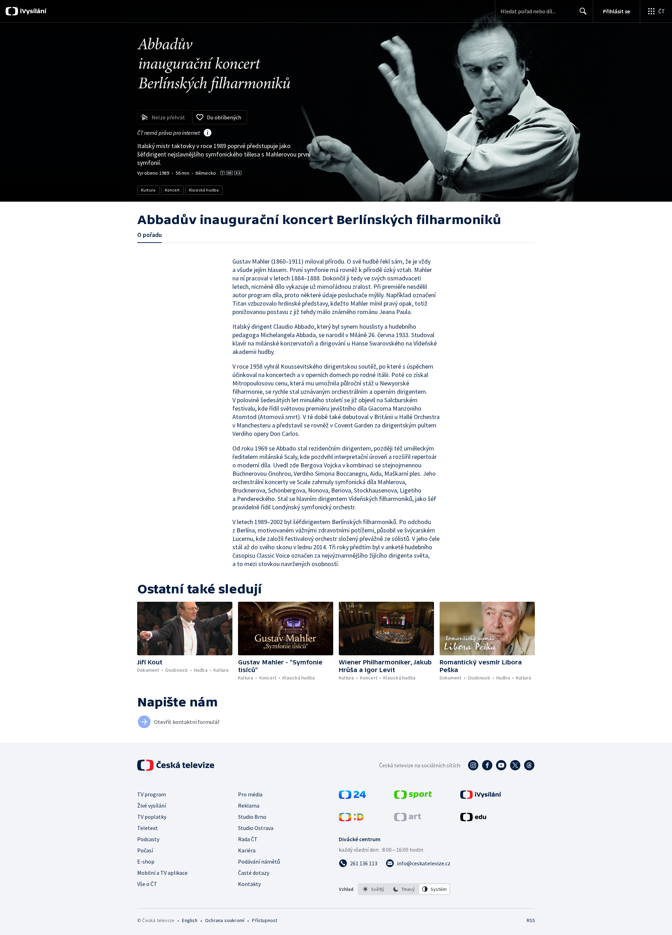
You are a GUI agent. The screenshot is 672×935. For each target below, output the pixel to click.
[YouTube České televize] (501, 765)
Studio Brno (252, 816)
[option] (373, 889)
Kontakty (249, 883)
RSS (531, 920)
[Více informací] (207, 133)
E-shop (145, 861)
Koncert (172, 190)
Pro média (250, 794)
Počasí (145, 850)
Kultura (148, 190)
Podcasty (148, 839)
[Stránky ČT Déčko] (351, 819)
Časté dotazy (253, 872)
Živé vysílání (151, 805)
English (189, 920)
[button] (184, 628)
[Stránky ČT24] (352, 796)
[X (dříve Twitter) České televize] (515, 765)
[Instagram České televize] (473, 765)
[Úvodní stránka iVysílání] (32, 11)
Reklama (248, 805)
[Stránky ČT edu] (473, 819)
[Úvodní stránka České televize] (176, 765)
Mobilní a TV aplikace (162, 872)
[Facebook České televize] (487, 765)
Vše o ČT (147, 883)
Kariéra (246, 850)
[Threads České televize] (529, 765)
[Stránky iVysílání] (480, 796)
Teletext (147, 827)
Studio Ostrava (255, 827)
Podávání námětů (259, 861)
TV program (151, 794)
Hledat (583, 11)
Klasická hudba (204, 190)
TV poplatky (151, 816)
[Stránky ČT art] (407, 819)
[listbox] (404, 889)
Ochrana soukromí (224, 920)
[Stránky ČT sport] (413, 796)
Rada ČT (248, 839)
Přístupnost (264, 920)
